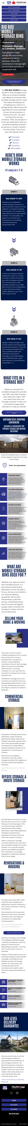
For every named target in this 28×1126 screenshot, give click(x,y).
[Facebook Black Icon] (11, 1093)
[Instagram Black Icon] (17, 1093)
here (12, 363)
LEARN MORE (12, 983)
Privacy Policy (23, 1124)
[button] (3, 2)
